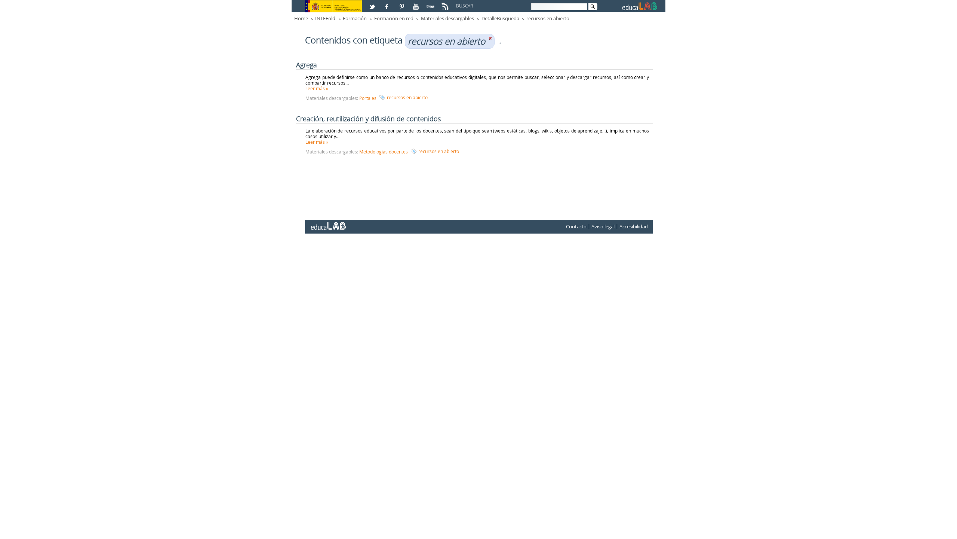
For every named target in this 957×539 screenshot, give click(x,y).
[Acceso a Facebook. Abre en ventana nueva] (387, 3)
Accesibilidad (633, 226)
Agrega (306, 64)
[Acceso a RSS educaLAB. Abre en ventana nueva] (446, 3)
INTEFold (325, 18)
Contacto (576, 226)
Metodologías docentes (383, 152)
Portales (367, 98)
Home (301, 18)
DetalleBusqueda (500, 18)
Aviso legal (603, 226)
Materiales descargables (447, 18)
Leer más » (316, 88)
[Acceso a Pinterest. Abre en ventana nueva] (402, 3)
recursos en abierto (547, 18)
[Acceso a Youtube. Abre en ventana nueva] (417, 3)
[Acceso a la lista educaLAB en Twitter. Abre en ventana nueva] (373, 3)
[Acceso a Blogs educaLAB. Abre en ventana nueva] (431, 3)
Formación (355, 18)
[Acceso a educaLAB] (328, 223)
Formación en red (393, 18)
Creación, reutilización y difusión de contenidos (368, 118)
